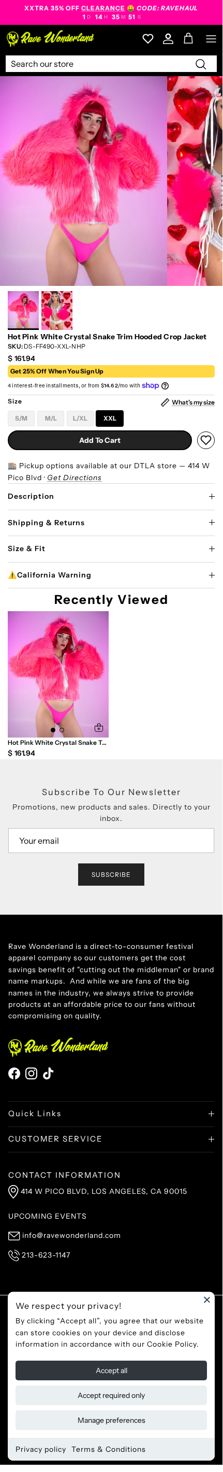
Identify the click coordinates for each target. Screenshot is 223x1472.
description (31, 496)
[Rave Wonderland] (51, 38)
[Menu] (211, 38)
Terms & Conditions (108, 1449)
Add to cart (100, 440)
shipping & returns (46, 522)
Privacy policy (41, 1449)
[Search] (201, 63)
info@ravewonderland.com (71, 1235)
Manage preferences (111, 1420)
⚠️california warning (50, 575)
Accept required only (111, 1395)
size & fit (27, 548)
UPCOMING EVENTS (47, 1216)
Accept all (111, 1370)
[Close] (207, 1299)
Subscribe (111, 874)
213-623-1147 (46, 1255)
